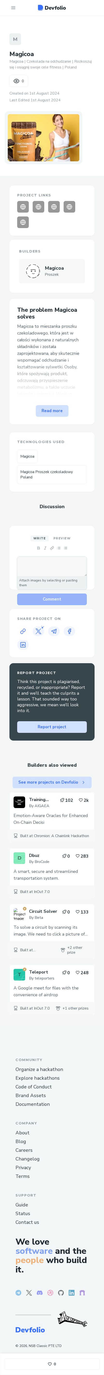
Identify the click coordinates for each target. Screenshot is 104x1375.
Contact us (27, 1222)
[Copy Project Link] (23, 631)
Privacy (23, 1167)
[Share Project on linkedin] (23, 645)
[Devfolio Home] (52, 8)
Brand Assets (30, 1095)
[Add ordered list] (65, 548)
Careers (24, 1150)
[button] (43, 137)
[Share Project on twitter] (38, 631)
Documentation (32, 1104)
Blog (20, 1141)
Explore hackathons (37, 1078)
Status (22, 1213)
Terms (22, 1176)
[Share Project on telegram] (54, 631)
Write (39, 538)
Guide (21, 1205)
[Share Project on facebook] (69, 631)
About (22, 1133)
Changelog (27, 1159)
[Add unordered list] (59, 548)
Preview (62, 538)
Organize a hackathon (39, 1069)
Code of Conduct (33, 1087)
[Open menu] (13, 8)
